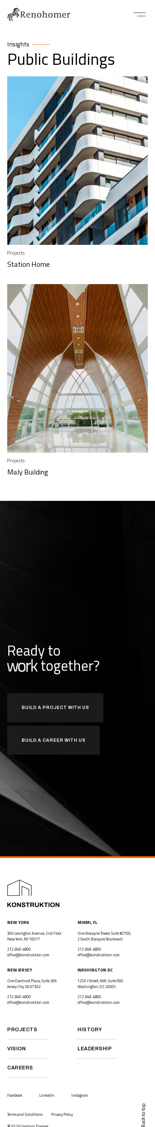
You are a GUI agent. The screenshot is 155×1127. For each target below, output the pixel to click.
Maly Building (27, 471)
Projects (16, 252)
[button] (140, 14)
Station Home (28, 264)
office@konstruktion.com (28, 955)
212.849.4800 (19, 949)
